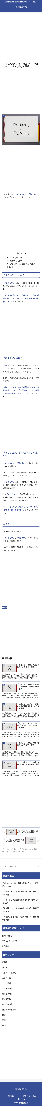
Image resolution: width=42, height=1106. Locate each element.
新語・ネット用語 (9, 1010)
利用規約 (5, 946)
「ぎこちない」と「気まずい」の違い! (22, 264)
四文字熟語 (6, 999)
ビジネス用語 (7, 994)
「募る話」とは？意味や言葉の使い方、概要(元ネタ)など (20, 918)
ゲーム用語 (6, 983)
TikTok (5, 967)
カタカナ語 (6, 978)
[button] (38, 866)
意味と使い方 (7, 1004)
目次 (18, 253)
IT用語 (4, 962)
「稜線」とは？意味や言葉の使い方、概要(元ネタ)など (20, 901)
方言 (4, 1015)
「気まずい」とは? (15, 261)
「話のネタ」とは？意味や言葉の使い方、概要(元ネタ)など (20, 884)
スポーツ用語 (7, 988)
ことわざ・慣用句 (9, 973)
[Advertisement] (21, 37)
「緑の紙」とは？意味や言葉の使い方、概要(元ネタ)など (20, 893)
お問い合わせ (7, 936)
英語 (4, 1020)
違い (5, 607)
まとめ (11, 267)
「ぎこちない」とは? (16, 258)
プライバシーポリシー (10, 941)
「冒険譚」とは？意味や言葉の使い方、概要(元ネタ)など (20, 909)
